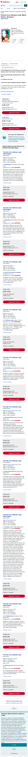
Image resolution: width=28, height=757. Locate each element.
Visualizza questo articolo (7, 103)
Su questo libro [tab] (14, 63)
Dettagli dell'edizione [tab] (8, 67)
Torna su (14, 708)
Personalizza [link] (14, 753)
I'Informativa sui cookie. (15, 737)
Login (21, 2)
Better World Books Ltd (10, 417)
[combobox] (16, 5)
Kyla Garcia (16, 138)
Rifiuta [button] (14, 749)
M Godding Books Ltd (10, 616)
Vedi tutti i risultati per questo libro (14, 703)
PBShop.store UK (9, 665)
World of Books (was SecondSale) (13, 272)
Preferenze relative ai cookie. (19, 734)
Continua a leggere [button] (6, 94)
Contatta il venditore (7, 182)
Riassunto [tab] (4, 63)
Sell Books (7, 527)
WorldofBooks (8, 368)
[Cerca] (25, 5)
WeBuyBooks (8, 164)
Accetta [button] (14, 745)
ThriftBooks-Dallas (9, 320)
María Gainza (16, 136)
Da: (14, 41)
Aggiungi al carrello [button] (14, 112)
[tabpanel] (13, 82)
